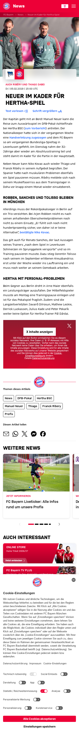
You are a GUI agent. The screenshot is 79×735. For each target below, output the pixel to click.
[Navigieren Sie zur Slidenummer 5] (50, 524)
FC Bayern (8, 14)
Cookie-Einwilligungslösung (43, 354)
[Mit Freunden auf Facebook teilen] (43, 434)
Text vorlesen (14, 111)
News (20, 14)
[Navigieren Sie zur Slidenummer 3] (41, 524)
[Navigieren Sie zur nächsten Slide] (59, 524)
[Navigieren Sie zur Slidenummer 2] (37, 524)
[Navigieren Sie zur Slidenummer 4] (46, 524)
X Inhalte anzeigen (39, 331)
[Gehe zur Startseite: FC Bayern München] (6, 6)
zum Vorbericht (35, 128)
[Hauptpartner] (64, 6)
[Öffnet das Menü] (73, 6)
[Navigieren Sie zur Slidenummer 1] (31, 524)
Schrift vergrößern (45, 111)
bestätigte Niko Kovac (34, 232)
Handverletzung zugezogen (27, 137)
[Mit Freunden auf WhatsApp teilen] (15, 434)
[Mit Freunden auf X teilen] (24, 434)
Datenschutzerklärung (43, 358)
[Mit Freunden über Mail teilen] (6, 434)
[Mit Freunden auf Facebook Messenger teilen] (34, 434)
